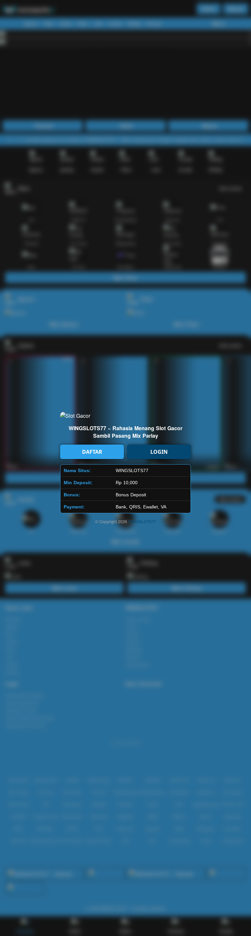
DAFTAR (92, 451)
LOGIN (159, 451)
